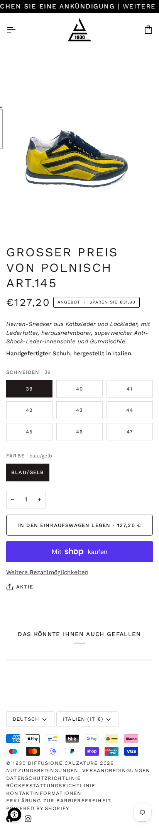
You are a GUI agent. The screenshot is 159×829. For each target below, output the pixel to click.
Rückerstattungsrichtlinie (50, 785)
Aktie (24, 587)
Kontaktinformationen (43, 793)
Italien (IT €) (83, 719)
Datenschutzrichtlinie (43, 778)
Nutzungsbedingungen (42, 770)
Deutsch (26, 719)
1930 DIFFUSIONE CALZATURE (56, 763)
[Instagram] (28, 818)
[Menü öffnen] (17, 30)
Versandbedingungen (116, 770)
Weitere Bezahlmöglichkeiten (47, 572)
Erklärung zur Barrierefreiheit (58, 800)
